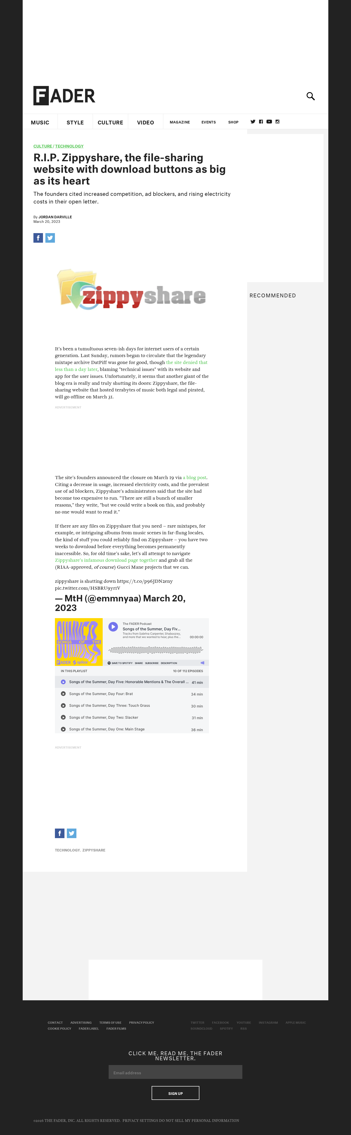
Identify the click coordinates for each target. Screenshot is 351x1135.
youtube (269, 121)
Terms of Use (110, 1022)
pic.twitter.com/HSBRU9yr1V (87, 588)
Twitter (252, 121)
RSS (243, 1028)
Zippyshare (93, 849)
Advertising (81, 1022)
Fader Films (116, 1028)
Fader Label (89, 1028)
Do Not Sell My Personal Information (199, 1121)
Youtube (244, 1022)
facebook (261, 121)
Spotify (226, 1028)
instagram (277, 121)
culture (42, 145)
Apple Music (296, 1022)
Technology (69, 145)
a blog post (194, 477)
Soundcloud (201, 1028)
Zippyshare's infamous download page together (106, 560)
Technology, (68, 849)
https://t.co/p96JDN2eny (145, 581)
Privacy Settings (140, 1121)
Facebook (220, 1022)
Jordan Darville (55, 216)
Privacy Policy (141, 1022)
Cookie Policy (59, 1028)
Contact (55, 1022)
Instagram (268, 1022)
